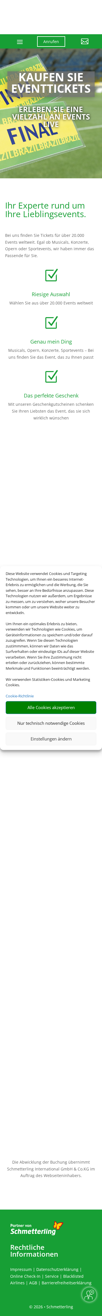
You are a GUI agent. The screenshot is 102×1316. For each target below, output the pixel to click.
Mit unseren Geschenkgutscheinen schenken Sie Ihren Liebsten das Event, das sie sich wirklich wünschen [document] (51, 411)
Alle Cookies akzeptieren (51, 707)
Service (52, 1276)
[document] (51, 84)
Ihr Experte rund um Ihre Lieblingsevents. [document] (45, 210)
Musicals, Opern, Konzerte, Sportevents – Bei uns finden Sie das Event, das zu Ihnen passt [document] (51, 354)
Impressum (21, 1269)
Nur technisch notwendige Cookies (51, 723)
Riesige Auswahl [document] (51, 294)
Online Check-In (25, 1276)
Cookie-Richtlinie (20, 696)
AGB (33, 1282)
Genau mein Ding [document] (51, 341)
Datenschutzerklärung (57, 1269)
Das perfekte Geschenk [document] (51, 395)
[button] (81, 46)
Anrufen (51, 41)
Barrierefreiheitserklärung (67, 1282)
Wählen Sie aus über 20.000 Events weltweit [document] (51, 303)
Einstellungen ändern (51, 739)
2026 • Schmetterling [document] (53, 1306)
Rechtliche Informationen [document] (34, 1251)
